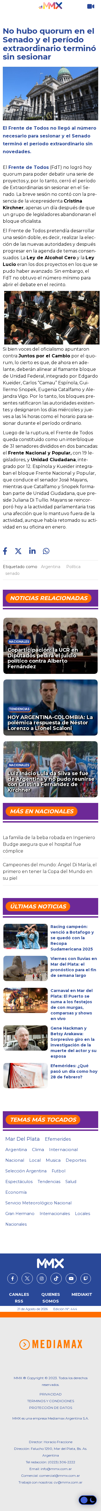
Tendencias (49, 1181)
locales (82, 1213)
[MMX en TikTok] (56, 1278)
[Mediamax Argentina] (50, 1344)
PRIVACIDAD (51, 1394)
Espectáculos (19, 1181)
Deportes (76, 1160)
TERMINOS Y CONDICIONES (50, 1401)
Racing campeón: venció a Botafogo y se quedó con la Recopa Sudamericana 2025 (72, 938)
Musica (53, 1160)
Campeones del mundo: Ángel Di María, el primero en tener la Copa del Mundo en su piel (50, 871)
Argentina (50, 566)
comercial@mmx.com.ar (59, 1475)
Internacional (63, 1149)
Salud (70, 1181)
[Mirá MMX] (90, 7)
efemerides (58, 1139)
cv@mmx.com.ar (68, 1482)
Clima (38, 1149)
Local (35, 1160)
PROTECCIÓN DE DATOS (50, 1408)
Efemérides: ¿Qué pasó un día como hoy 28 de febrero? (73, 1071)
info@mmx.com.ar (56, 1469)
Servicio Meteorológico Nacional (38, 1202)
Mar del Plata (22, 1139)
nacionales (16, 1224)
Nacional (14, 1160)
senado (12, 573)
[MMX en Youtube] (71, 1278)
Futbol (58, 1171)
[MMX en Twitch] (86, 1278)
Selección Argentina (26, 1171)
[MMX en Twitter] (27, 1278)
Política (73, 566)
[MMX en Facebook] (12, 1278)
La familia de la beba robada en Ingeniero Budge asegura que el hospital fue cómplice (49, 844)
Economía (16, 1192)
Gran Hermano (20, 1213)
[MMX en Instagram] (42, 1278)
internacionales (55, 1213)
